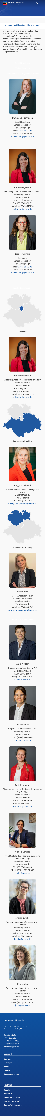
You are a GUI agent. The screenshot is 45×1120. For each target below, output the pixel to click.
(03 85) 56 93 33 (13, 1041)
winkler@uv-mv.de (22, 679)
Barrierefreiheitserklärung (13, 1105)
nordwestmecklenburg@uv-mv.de (22, 610)
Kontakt (7, 1090)
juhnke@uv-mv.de (22, 939)
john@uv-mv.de (22, 1005)
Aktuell (6, 1067)
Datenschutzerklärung (12, 1098)
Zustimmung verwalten (2, 1118)
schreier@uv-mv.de (22, 740)
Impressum (8, 1094)
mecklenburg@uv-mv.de (22, 136)
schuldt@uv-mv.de (22, 873)
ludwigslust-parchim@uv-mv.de (22, 503)
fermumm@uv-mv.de (22, 806)
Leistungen (8, 1063)
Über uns (7, 1059)
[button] (41, 3)
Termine (7, 1070)
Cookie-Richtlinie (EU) (12, 1101)
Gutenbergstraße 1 (10, 1035)
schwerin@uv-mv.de (22, 209)
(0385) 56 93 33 (24, 130)
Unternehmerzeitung (11, 1074)
